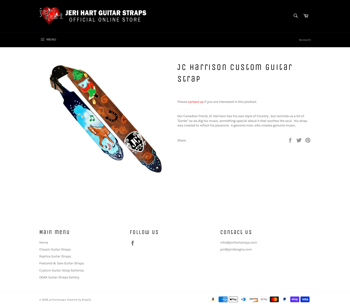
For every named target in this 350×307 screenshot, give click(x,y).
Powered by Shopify (79, 299)
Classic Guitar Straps (55, 249)
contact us (196, 102)
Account (305, 40)
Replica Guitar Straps (55, 256)
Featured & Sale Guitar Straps (61, 263)
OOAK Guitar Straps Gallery (59, 277)
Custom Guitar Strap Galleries (61, 270)
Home (43, 242)
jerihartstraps (57, 299)
